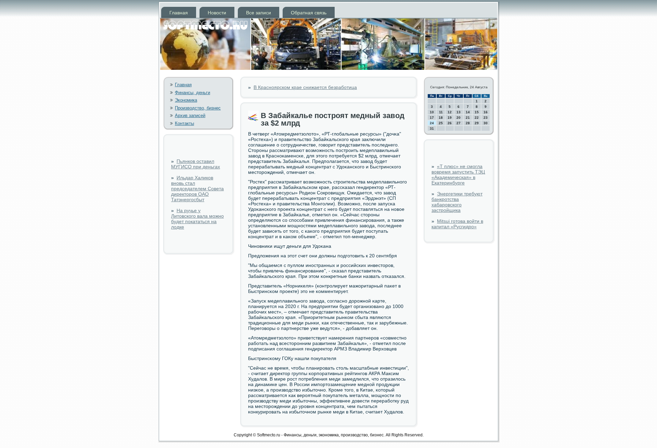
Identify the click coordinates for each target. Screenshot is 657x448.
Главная (178, 12)
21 (468, 117)
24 (432, 123)
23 (486, 117)
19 (450, 117)
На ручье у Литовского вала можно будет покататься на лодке (197, 219)
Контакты (184, 123)
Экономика (186, 100)
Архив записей (190, 115)
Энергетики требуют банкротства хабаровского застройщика (456, 202)
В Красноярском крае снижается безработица (305, 87)
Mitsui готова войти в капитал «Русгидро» (457, 223)
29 (477, 123)
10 (432, 112)
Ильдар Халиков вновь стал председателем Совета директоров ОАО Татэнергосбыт (197, 188)
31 (432, 128)
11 (441, 112)
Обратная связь (308, 12)
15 (477, 112)
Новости (217, 12)
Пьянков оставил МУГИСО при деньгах (195, 163)
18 (441, 117)
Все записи (258, 12)
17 (432, 117)
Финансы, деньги (192, 92)
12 (450, 112)
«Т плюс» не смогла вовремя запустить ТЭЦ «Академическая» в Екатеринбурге (458, 174)
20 (458, 117)
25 (441, 123)
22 (477, 117)
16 (486, 112)
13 (458, 112)
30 (486, 123)
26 (450, 123)
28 (468, 123)
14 (468, 112)
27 (458, 123)
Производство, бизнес (198, 108)
